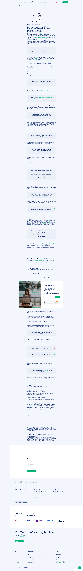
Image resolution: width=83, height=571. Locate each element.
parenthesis (40, 33)
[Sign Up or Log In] (60, 2)
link (32, 441)
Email (27, 458)
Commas (28, 164)
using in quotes (45, 127)
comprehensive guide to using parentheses (41, 37)
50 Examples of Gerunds (21, 490)
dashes (36, 58)
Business (25, 2)
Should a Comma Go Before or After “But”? (58, 491)
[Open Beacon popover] (79, 567)
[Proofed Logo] (18, 2)
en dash (49, 222)
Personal (30, 2)
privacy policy (51, 299)
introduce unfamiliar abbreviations (47, 90)
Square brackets (30, 105)
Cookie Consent (77, 569)
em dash (44, 223)
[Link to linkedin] (56, 557)
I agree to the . (49, 299)
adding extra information (40, 260)
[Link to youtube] (58, 557)
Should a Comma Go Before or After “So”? (40, 491)
